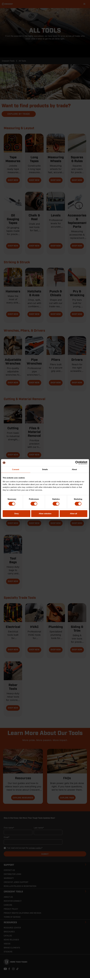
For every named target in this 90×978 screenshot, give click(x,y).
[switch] (34, 504)
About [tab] (74, 469)
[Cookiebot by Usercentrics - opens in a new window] (77, 462)
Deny (16, 514)
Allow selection (45, 514)
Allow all (73, 514)
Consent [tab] (15, 469)
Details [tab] (45, 469)
